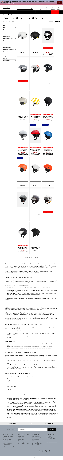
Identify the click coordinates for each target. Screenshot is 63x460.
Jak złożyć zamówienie (8, 436)
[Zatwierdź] (31, 8)
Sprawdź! (59, 2)
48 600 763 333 (50, 437)
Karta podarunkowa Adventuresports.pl (7, 443)
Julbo (8, 381)
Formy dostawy (6, 437)
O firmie (20, 437)
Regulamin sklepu (36, 436)
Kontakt (20, 440)
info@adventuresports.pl (52, 442)
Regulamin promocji (36, 442)
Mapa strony (21, 442)
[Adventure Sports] (6, 7)
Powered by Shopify (31, 457)
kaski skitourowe (10, 389)
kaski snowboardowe (11, 388)
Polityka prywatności (36, 437)
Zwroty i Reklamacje (7, 440)
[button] (36, 22)
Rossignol (9, 380)
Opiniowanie (35, 440)
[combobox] (23, 8)
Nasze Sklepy (21, 436)
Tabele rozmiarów (7, 444)
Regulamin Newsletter (37, 439)
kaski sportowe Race (11, 386)
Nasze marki (21, 439)
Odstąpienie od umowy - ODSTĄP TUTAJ (37, 444)
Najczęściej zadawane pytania (9, 446)
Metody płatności (7, 439)
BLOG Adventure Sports (23, 443)
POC (8, 378)
